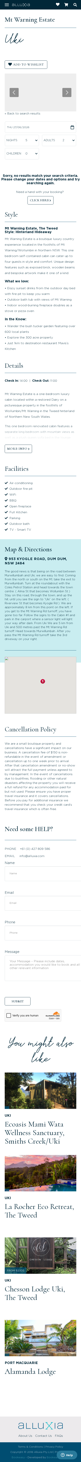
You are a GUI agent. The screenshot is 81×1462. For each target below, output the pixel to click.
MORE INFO (17, 449)
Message (12, 952)
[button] (43, 681)
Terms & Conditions (30, 1447)
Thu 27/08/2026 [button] (18, 127)
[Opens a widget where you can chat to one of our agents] (67, 1455)
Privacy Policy (54, 1447)
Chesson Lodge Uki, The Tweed (35, 1293)
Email (9, 893)
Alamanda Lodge (30, 1371)
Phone (10, 922)
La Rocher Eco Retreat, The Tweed (39, 1211)
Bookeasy (18, 1457)
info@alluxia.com (32, 856)
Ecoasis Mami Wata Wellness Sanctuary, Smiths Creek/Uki (34, 1132)
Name (10, 863)
